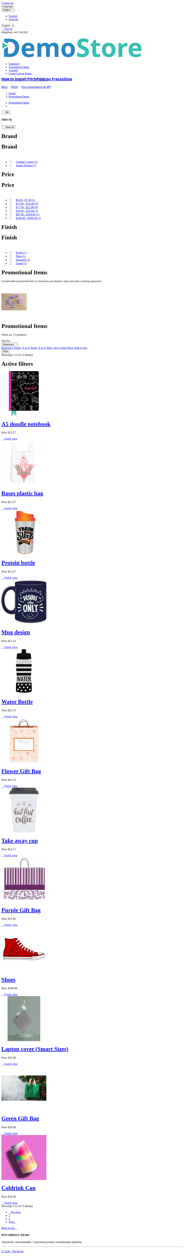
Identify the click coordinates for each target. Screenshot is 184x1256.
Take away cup (19, 840)
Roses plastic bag (22, 493)
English (13, 16)
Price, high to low (77, 347)
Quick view (9, 438)
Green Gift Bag (20, 1118)
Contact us (7, 2)
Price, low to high (56, 347)
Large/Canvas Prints (20, 73)
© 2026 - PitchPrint (12, 1251)
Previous (15, 1212)
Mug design (15, 632)
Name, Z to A (38, 347)
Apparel (13, 70)
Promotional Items (19, 67)
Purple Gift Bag (21, 910)
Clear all (8, 127)
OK (6, 112)
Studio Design (26, 165)
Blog (4, 87)
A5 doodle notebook (25, 424)
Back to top (9, 1228)
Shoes (8, 979)
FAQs (14, 87)
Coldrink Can (18, 1188)
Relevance (9, 344)
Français (13, 19)
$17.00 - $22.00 (27, 207)
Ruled (21, 252)
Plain (21, 256)
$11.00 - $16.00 (27, 203)
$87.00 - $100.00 (27, 214)
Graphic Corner (27, 161)
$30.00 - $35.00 (27, 210)
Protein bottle (18, 562)
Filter (5, 351)
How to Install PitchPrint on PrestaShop (36, 78)
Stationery (14, 63)
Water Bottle (17, 701)
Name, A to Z (22, 347)
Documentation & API (36, 87)
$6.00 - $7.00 (25, 200)
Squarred (23, 259)
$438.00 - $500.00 (28, 218)
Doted (21, 263)
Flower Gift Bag (21, 771)
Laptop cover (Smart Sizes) (34, 1049)
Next (12, 1221)
